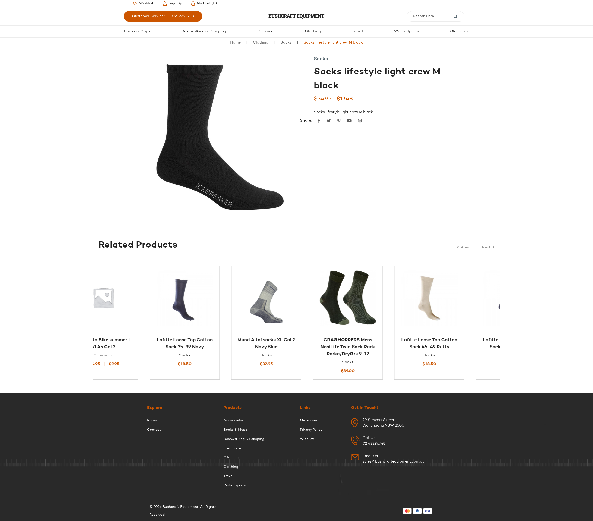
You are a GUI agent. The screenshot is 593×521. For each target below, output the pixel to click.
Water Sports (406, 31)
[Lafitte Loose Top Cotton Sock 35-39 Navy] (133, 297)
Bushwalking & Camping (204, 31)
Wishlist (307, 439)
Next (486, 247)
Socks (286, 42)
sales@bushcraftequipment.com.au (393, 462)
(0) (207, 3)
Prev (465, 247)
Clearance (459, 31)
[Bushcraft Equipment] (296, 16)
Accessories (234, 420)
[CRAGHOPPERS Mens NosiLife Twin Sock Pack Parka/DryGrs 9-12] (296, 297)
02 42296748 (374, 444)
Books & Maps (137, 31)
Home (235, 42)
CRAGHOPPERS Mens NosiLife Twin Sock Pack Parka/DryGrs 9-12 (296, 347)
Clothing (313, 31)
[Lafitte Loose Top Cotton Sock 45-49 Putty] (378, 297)
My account (310, 420)
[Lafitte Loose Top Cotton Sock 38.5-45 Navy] (459, 297)
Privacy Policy (311, 430)
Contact (154, 430)
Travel (357, 31)
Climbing (265, 31)
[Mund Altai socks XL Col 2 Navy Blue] (215, 297)
